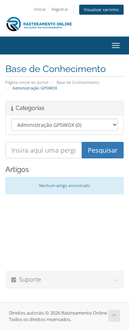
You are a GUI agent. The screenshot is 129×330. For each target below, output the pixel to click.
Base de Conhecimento (78, 82)
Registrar (60, 9)
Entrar (40, 9)
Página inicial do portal (26, 82)
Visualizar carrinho (101, 9)
